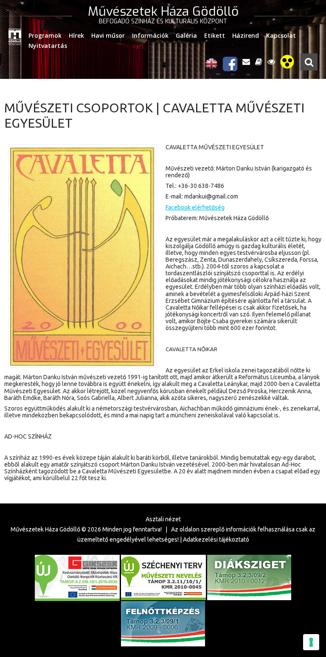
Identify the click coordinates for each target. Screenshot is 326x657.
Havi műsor (108, 35)
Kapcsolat (281, 35)
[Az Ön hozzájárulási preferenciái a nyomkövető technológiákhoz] (311, 642)
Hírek (76, 35)
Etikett (214, 35)
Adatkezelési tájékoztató (216, 539)
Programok (45, 35)
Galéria (186, 35)
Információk (150, 35)
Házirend (245, 35)
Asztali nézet (163, 519)
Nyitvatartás (47, 46)
